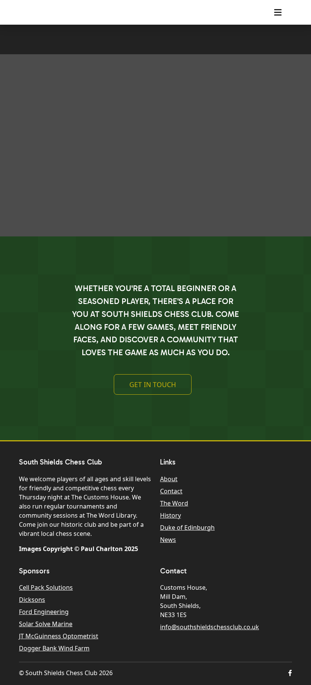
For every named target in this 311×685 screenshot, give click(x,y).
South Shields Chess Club (72, 12)
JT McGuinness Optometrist (58, 636)
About (168, 479)
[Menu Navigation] (278, 12)
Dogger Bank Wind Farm (54, 648)
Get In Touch (152, 384)
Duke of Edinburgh (187, 527)
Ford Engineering (44, 612)
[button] (290, 673)
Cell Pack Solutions (46, 587)
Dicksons (32, 599)
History (170, 515)
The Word (174, 503)
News (168, 539)
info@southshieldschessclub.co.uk (209, 627)
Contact (171, 491)
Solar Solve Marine (45, 624)
